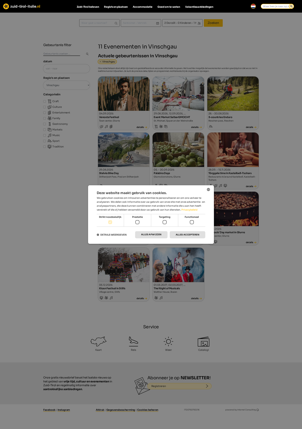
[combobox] (208, 189)
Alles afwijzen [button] (151, 234)
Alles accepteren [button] (187, 234)
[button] (112, 235)
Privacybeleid (189, 209)
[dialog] (151, 214)
